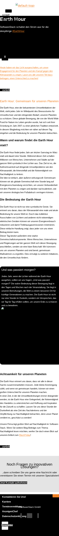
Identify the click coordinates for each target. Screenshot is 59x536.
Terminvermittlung (12, 506)
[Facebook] (21, 515)
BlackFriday (24, 435)
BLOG (5, 34)
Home (6, 15)
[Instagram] (38, 515)
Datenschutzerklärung (14, 516)
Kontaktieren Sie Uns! (14, 497)
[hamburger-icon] (8, 11)
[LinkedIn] (29, 515)
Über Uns (4, 27)
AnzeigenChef (10, 511)
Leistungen (10, 20)
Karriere (6, 502)
